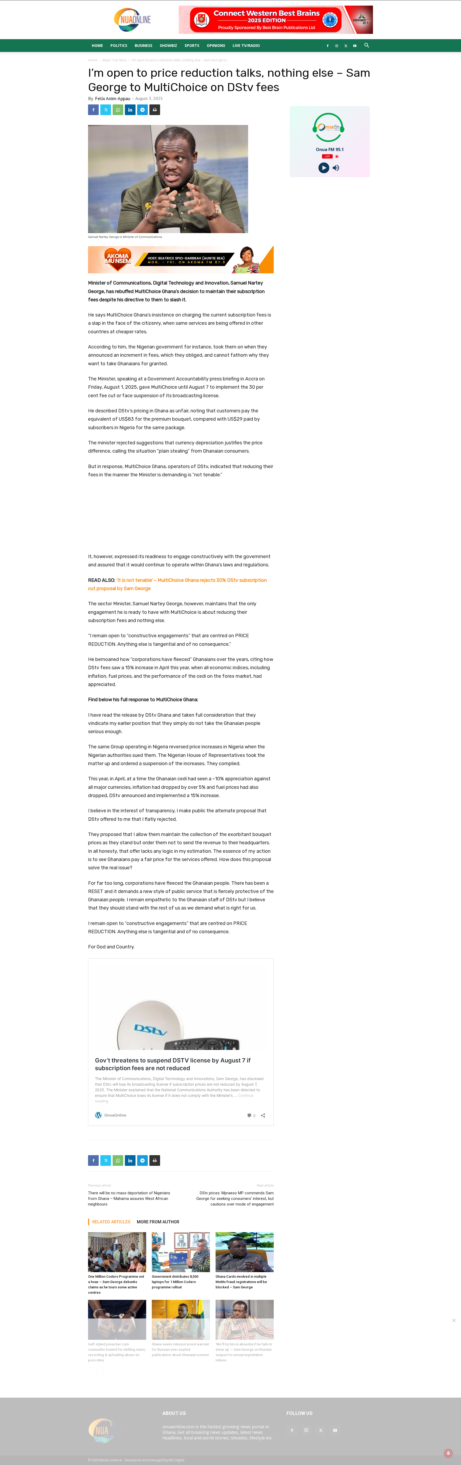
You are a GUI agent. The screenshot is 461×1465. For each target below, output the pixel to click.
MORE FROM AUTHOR (158, 1221)
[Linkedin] (130, 109)
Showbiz (168, 45)
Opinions (216, 45)
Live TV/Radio (246, 45)
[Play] (324, 168)
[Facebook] (328, 45)
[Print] (154, 109)
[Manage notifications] (448, 1453)
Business (143, 45)
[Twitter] (346, 45)
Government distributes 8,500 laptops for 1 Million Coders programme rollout (175, 1282)
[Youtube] (355, 45)
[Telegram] (142, 109)
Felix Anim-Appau (112, 98)
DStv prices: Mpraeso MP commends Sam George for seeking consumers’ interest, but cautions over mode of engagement (235, 1199)
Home (97, 45)
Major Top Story (114, 60)
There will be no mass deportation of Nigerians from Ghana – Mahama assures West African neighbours (129, 1199)
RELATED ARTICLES (111, 1221)
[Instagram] (337, 45)
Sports (192, 45)
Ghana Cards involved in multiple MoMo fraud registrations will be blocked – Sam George (241, 1282)
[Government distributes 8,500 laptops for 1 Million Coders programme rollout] (181, 1252)
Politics (118, 45)
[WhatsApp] (118, 109)
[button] (366, 46)
